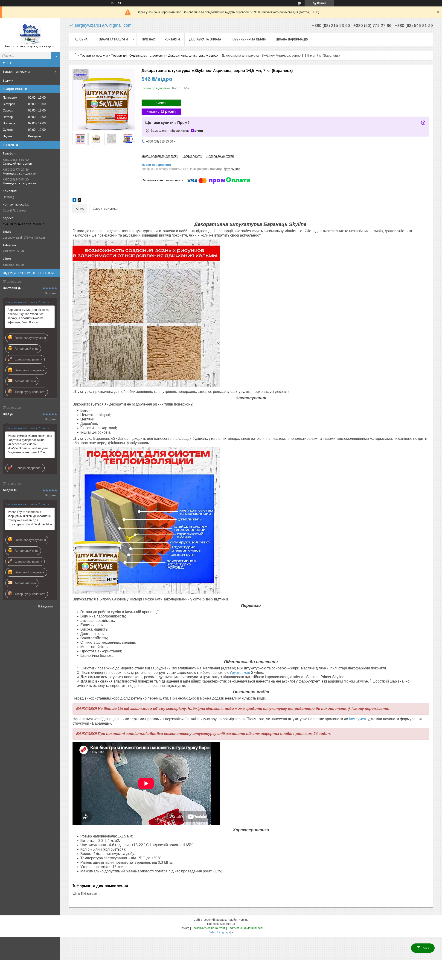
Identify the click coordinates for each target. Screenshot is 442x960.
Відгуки (8, 80)
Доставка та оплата (205, 39)
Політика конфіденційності (245, 928)
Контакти (172, 39)
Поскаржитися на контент (208, 928)
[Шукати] (55, 55)
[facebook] (74, 200)
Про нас (148, 39)
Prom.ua (243, 919)
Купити (161, 103)
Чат (426, 948)
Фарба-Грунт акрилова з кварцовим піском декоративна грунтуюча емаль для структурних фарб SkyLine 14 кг (30, 518)
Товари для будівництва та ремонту (138, 55)
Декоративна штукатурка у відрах (193, 55)
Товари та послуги (16, 71)
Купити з (153, 111)
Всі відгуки (45, 606)
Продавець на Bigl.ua (221, 924)
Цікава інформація (292, 39)
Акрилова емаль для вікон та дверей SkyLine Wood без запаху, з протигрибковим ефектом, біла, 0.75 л (28, 316)
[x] (79, 200)
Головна (80, 39)
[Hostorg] (29, 32)
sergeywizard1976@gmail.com (24, 237)
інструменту (359, 719)
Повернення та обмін (248, 39)
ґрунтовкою (240, 672)
